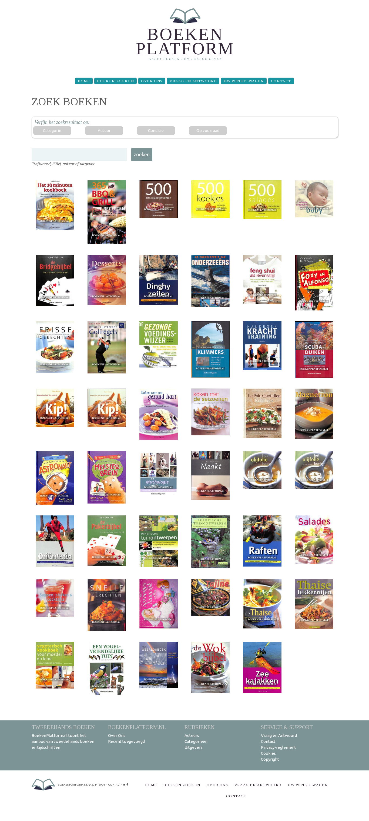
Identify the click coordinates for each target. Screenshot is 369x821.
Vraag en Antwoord (193, 81)
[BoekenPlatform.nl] (184, 36)
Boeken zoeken (115, 81)
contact (114, 784)
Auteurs (192, 735)
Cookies (268, 753)
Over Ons (152, 81)
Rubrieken (199, 727)
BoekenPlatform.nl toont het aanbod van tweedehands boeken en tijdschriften (63, 741)
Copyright (270, 759)
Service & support (287, 727)
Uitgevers (194, 747)
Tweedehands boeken (63, 727)
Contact (281, 81)
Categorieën (196, 741)
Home (84, 81)
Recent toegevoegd (126, 741)
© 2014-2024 (96, 784)
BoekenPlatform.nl (137, 727)
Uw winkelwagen (244, 81)
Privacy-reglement (278, 747)
